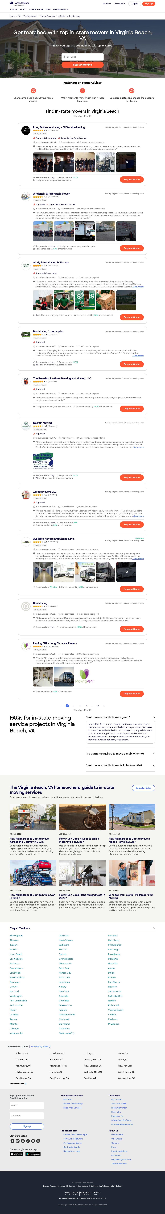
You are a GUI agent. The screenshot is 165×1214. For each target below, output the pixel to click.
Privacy (67, 1193)
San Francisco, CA (59, 1078)
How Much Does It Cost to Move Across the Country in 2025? (29, 840)
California (75, 1193)
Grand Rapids (66, 959)
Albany (62, 986)
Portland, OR (56, 1072)
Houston (112, 986)
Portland (112, 935)
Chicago (14, 1028)
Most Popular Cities (18, 1046)
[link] (82, 130)
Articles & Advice (60, 9)
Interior (13, 9)
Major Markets (20, 928)
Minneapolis (65, 963)
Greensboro (65, 1005)
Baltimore (64, 945)
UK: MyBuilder (116, 1186)
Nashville (112, 963)
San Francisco (17, 977)
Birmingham (16, 935)
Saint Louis (64, 977)
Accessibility (95, 1194)
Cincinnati (64, 1019)
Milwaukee (113, 1024)
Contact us (116, 1155)
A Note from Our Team (121, 1120)
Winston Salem (67, 1014)
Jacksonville (16, 1005)
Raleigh (63, 1010)
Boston (62, 949)
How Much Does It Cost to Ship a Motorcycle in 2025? (79, 840)
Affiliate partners (119, 1163)
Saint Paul (64, 968)
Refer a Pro (116, 1112)
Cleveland (64, 1024)
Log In (135, 3)
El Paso (112, 977)
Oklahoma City (67, 1033)
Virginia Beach (115, 1010)
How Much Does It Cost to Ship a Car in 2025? (32, 896)
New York (64, 991)
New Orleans (66, 940)
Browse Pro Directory (72, 1104)
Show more (139, 287)
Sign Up (149, 3)
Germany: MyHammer (66, 1186)
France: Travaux (49, 1186)
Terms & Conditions (98, 1198)
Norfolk (112, 1000)
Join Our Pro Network (73, 1139)
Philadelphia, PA (24, 1072)
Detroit (62, 954)
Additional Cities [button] (17, 1084)
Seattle (112, 1014)
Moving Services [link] (47, 16)
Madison (112, 1019)
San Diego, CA (23, 1078)
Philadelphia (114, 945)
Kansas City (65, 972)
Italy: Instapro (83, 1186)
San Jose (14, 982)
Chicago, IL (90, 1053)
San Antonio (114, 991)
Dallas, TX (123, 1053)
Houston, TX (56, 1059)
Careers (115, 1143)
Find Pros (67, 1099)
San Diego (15, 972)
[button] (43, 162)
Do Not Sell (84, 1193)
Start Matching (82, 64)
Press (113, 1147)
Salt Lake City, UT (93, 1072)
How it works (117, 1135)
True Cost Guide (118, 1104)
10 (98, 706)
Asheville (63, 996)
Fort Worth (114, 982)
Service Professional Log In (75, 1135)
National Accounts (71, 1151)
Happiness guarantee (121, 1159)
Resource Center (119, 1108)
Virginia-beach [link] (30, 16)
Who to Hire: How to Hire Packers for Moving (131, 896)
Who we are (116, 1139)
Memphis (113, 959)
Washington (16, 996)
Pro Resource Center (72, 1143)
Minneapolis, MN (58, 1065)
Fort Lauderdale (18, 1000)
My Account (116, 1099)
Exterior (23, 9)
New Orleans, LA (93, 1065)
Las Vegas (64, 982)
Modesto (14, 963)
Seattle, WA (90, 1078)
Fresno (13, 949)
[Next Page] (104, 705)
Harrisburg (113, 940)
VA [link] (19, 16)
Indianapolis (16, 1033)
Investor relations (119, 1151)
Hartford (14, 991)
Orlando (14, 1014)
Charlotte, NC (57, 1053)
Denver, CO (22, 1059)
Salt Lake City (115, 996)
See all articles (143, 788)
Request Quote (132, 179)
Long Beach (16, 954)
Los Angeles (16, 959)
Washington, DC (126, 1078)
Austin (111, 968)
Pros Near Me (117, 1116)
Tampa (13, 1019)
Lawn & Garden (36, 9)
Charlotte (64, 1000)
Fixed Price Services (72, 1108)
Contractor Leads (71, 1147)
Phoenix (14, 940)
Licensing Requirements (122, 1124)
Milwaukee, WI (23, 1065)
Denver (14, 986)
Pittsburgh (113, 949)
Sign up (27, 1126)
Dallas (111, 972)
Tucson (13, 945)
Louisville (63, 935)
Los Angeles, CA (92, 1059)
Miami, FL (123, 1059)
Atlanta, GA (22, 1053)
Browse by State (39, 1046)
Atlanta (13, 1024)
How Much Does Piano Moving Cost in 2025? (82, 896)
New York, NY (125, 1065)
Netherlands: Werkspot (100, 1186)
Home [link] (12, 16)
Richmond (113, 1005)
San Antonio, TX (126, 1072)
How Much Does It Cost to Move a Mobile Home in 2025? (129, 840)
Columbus (64, 1028)
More (48, 9)
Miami (13, 1010)
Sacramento (16, 968)
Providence (114, 954)
